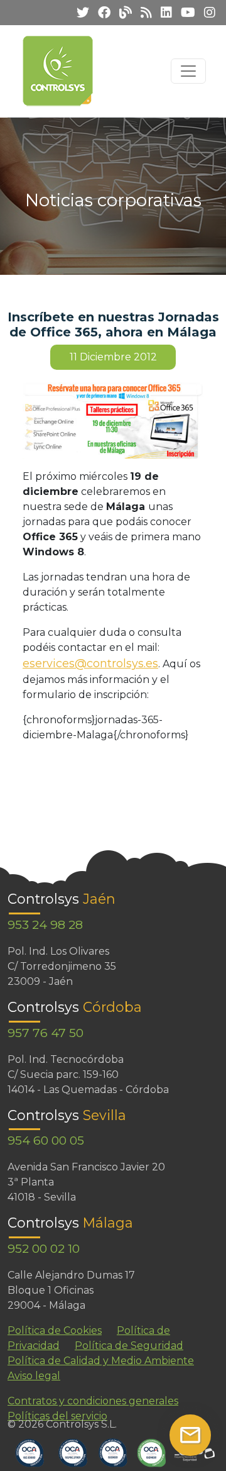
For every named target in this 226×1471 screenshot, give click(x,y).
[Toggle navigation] (188, 71)
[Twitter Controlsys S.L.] (79, 12)
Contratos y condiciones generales (93, 1401)
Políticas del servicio (57, 1416)
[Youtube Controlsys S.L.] (185, 12)
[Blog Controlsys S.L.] (122, 12)
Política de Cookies (55, 1330)
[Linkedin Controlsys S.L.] (163, 12)
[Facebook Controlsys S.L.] (101, 12)
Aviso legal (34, 1376)
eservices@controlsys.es (90, 663)
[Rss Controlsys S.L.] (143, 12)
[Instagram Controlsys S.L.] (206, 12)
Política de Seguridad (129, 1346)
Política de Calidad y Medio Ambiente (101, 1361)
